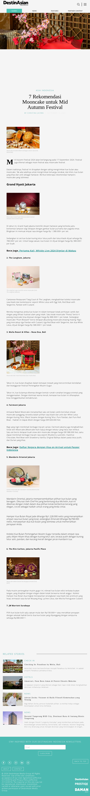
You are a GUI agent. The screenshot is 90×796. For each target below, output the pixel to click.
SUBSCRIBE (45, 753)
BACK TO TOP (80, 761)
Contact (18, 769)
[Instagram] (16, 762)
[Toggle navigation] (78, 4)
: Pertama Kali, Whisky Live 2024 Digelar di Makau (47, 250)
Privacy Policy (23, 780)
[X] (9, 762)
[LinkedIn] (22, 762)
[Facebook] (3, 762)
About (6, 769)
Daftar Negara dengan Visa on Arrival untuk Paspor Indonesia (43, 448)
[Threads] (28, 762)
